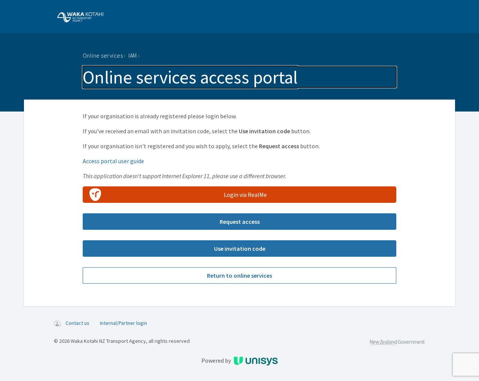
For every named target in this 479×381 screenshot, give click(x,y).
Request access (240, 221)
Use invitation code (239, 248)
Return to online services (239, 275)
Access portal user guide (113, 161)
